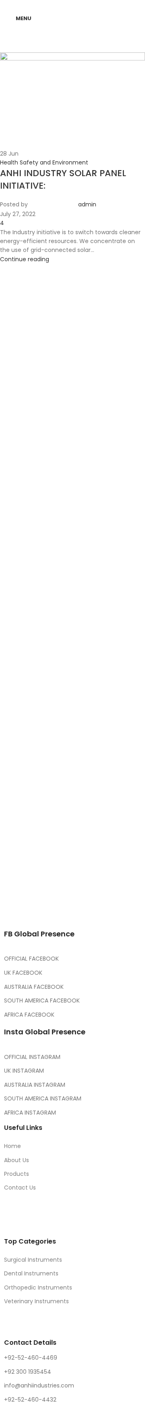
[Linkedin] (123, 886)
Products (16, 1174)
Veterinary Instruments (36, 1301)
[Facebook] (14, 886)
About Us (16, 1160)
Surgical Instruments (33, 1260)
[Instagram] (58, 886)
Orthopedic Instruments (38, 1287)
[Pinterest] (79, 886)
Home (12, 1146)
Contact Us (20, 1188)
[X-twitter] (36, 886)
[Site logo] (75, 18)
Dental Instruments (31, 1273)
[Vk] (101, 886)
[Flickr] (14, 909)
